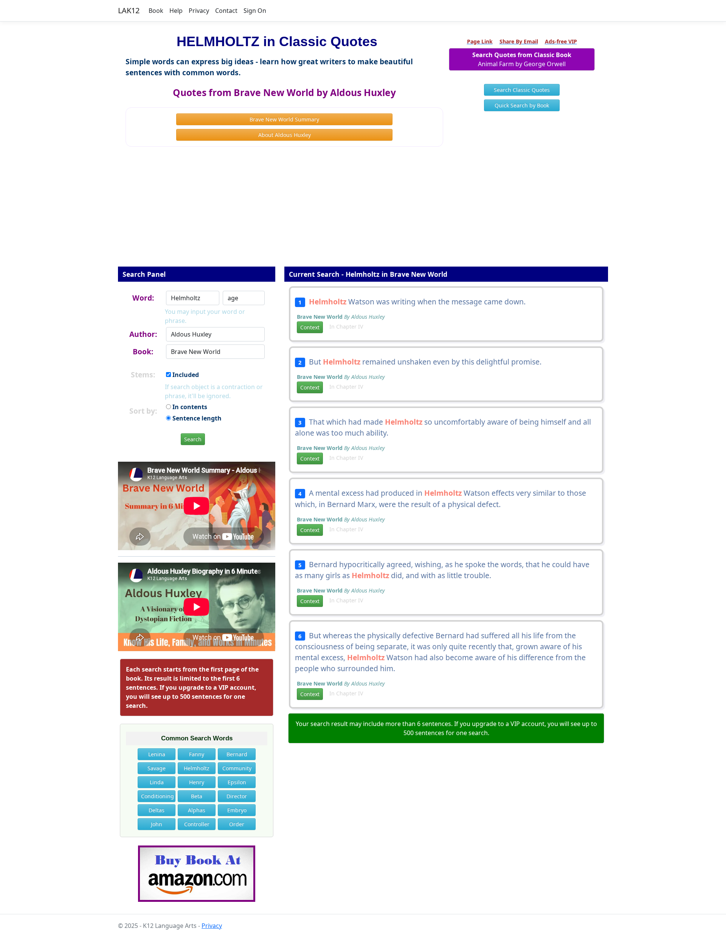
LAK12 (129, 10)
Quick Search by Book (522, 105)
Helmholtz (196, 768)
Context (310, 327)
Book (156, 10)
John (156, 824)
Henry (196, 782)
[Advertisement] (363, 212)
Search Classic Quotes (522, 89)
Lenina (156, 754)
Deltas (156, 810)
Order (236, 824)
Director (236, 796)
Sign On (255, 10)
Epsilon (237, 782)
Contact (226, 10)
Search (193, 439)
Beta (196, 796)
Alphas (196, 810)
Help (176, 10)
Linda (157, 782)
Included (185, 375)
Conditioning (157, 796)
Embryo (237, 810)
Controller (196, 824)
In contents (189, 407)
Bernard (236, 754)
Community (236, 768)
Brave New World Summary (284, 119)
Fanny (196, 754)
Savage (156, 768)
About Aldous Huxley (284, 134)
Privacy (199, 10)
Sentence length (196, 418)
